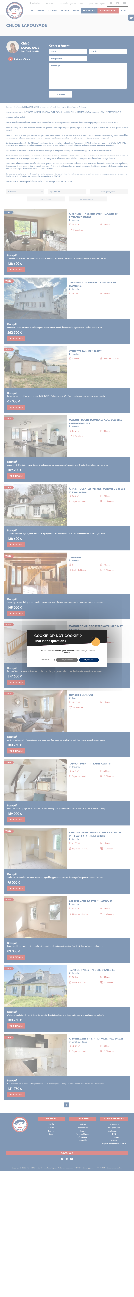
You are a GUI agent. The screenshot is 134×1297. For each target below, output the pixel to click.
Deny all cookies (67, 660)
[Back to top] (127, 1286)
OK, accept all (89, 660)
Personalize (45, 660)
